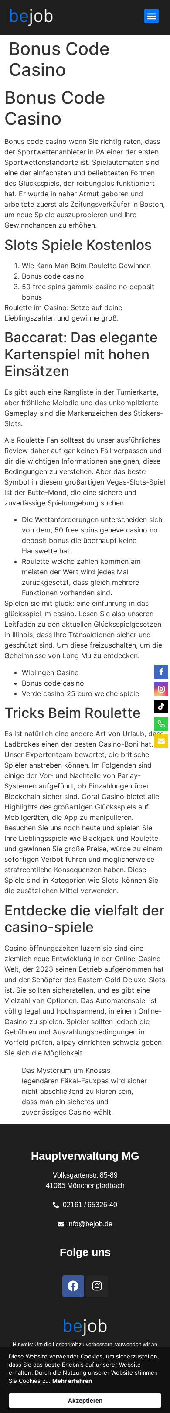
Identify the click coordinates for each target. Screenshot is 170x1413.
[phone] (161, 724)
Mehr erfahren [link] (72, 1380)
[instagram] (161, 689)
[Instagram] (97, 1286)
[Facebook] (73, 1286)
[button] (151, 16)
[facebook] (161, 672)
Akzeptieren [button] (85, 1400)
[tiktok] (161, 706)
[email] (161, 741)
